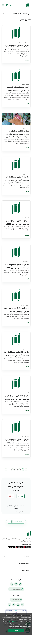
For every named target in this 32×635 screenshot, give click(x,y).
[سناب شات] (10, 605)
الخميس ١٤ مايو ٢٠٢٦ (25, 305)
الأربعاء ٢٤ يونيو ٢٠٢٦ (25, 218)
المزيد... (27, 60)
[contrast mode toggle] (20, 584)
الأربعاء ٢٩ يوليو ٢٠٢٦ (25, 128)
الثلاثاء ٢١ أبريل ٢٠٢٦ (25, 349)
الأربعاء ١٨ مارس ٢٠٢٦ (24, 393)
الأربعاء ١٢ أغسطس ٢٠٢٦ (24, 84)
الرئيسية (25, 13)
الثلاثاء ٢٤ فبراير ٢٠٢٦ (25, 436)
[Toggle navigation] (2, 5)
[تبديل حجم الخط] (16, 584)
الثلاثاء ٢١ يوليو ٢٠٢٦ (25, 174)
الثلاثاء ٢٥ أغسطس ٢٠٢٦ (24, 42)
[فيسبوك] (14, 605)
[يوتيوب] (22, 605)
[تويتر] (18, 605)
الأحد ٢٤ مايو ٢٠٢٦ (25, 261)
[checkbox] (21, 496)
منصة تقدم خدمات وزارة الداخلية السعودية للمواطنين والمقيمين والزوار (16, 540)
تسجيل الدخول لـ (18, 521)
